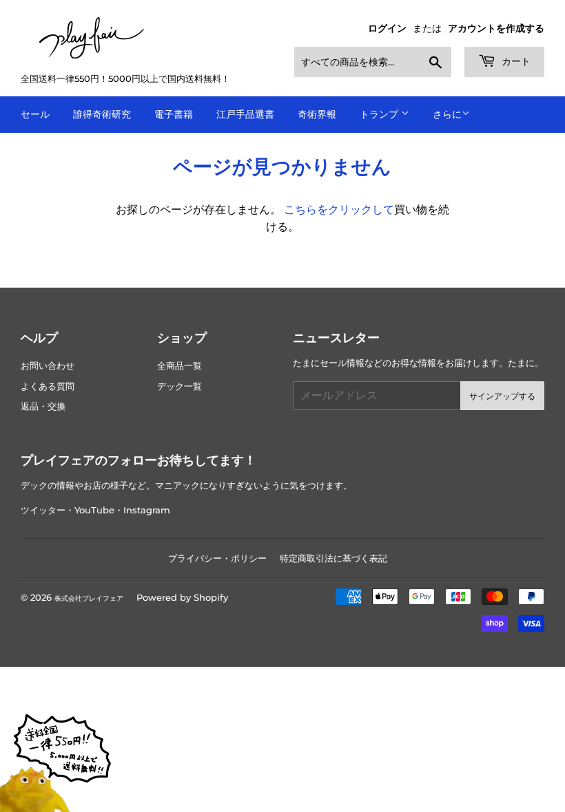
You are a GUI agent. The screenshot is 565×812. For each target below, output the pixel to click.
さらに (447, 114)
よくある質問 (47, 386)
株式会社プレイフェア (88, 598)
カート (515, 61)
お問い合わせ (47, 366)
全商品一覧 (179, 366)
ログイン (387, 28)
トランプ (380, 114)
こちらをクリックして (339, 209)
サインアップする (502, 396)
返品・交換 (43, 406)
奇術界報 (317, 114)
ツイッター (43, 510)
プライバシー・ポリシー (217, 558)
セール (35, 114)
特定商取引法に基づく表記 (333, 558)
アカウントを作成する (496, 28)
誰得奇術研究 (102, 114)
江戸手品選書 (245, 114)
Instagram (146, 510)
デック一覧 (179, 386)
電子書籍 (173, 114)
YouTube (94, 510)
